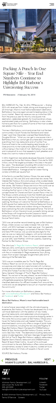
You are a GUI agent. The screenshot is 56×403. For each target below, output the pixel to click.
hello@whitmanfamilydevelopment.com (18, 389)
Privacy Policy (45, 394)
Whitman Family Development (21, 394)
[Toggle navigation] (51, 4)
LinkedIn (42, 382)
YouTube (42, 389)
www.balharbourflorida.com (18, 293)
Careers (21, 397)
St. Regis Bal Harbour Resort (26, 245)
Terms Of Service (9, 397)
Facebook (9, 296)
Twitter (20, 296)
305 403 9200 (7, 387)
